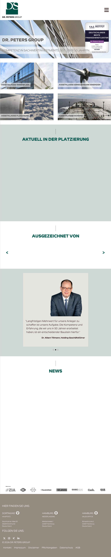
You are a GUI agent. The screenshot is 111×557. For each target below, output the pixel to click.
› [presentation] (103, 253)
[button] (53, 350)
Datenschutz (66, 548)
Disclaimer (33, 548)
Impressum (20, 548)
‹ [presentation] (7, 253)
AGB (78, 548)
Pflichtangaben (49, 548)
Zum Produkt (24, 204)
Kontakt (7, 548)
